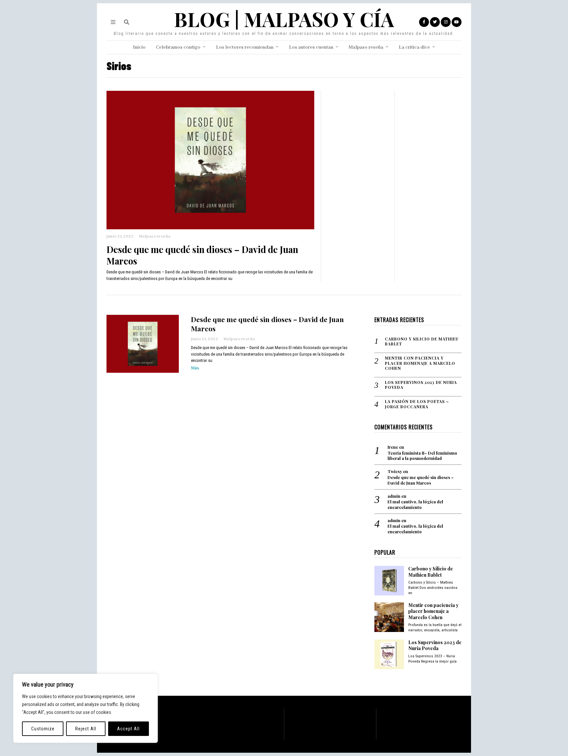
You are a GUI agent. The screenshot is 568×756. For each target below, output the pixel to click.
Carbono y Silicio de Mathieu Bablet (422, 342)
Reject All (85, 728)
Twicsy (395, 471)
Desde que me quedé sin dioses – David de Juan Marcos (202, 255)
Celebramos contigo (178, 47)
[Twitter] (435, 22)
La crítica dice (414, 47)
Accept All (128, 728)
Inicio (139, 47)
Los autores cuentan (311, 47)
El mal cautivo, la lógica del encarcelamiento (415, 504)
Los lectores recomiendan (244, 47)
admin (394, 496)
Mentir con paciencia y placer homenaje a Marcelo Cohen (420, 363)
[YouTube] (457, 22)
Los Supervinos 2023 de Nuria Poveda (421, 385)
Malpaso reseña (366, 47)
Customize (43, 728)
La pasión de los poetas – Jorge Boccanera (417, 404)
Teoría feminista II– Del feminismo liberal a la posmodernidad (422, 455)
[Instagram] (446, 22)
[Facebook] (424, 22)
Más (195, 367)
